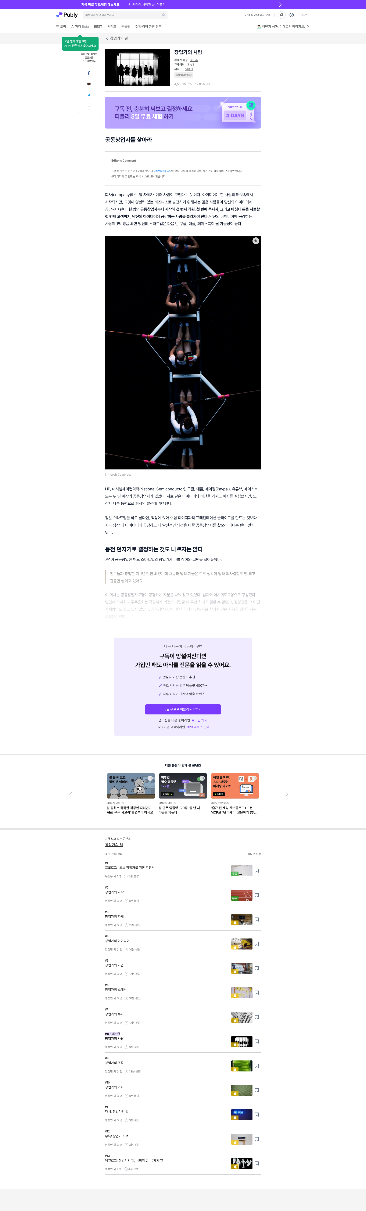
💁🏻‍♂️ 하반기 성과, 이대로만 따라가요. (281, 27)
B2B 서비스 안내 (198, 727)
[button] (80, 44)
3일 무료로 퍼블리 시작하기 (183, 709)
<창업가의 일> (162, 171)
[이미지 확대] (255, 240)
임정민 (189, 69)
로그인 (304, 15)
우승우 (191, 64)
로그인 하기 (199, 720)
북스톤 (194, 60)
